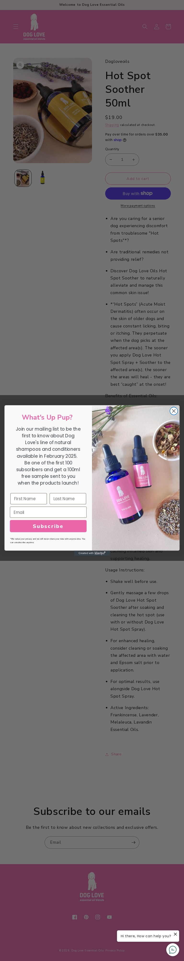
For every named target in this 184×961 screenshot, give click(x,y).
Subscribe (48, 526)
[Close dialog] (174, 411)
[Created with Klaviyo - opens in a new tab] (92, 553)
